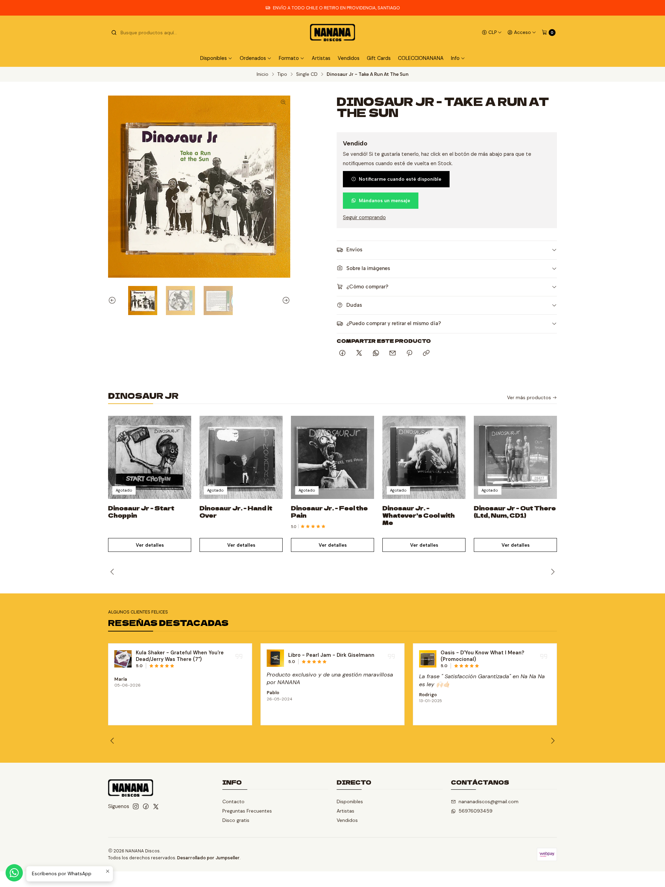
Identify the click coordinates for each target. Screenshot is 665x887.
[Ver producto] (123, 659)
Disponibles (350, 801)
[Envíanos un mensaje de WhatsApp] (14, 872)
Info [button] (455, 58)
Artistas (321, 58)
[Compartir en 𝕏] (359, 353)
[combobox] (146, 32)
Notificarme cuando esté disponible (400, 179)
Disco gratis (235, 820)
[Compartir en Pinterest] (409, 353)
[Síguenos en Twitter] (155, 806)
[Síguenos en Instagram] (135, 806)
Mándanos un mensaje (384, 200)
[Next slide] (285, 300)
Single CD (307, 74)
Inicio (262, 74)
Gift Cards (379, 58)
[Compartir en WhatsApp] (376, 353)
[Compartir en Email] (392, 353)
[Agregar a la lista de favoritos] (179, 449)
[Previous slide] (113, 300)
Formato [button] (289, 58)
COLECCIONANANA (421, 58)
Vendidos (349, 58)
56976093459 (476, 811)
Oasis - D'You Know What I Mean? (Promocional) (482, 656)
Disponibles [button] (213, 58)
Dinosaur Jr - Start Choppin (141, 511)
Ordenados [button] (253, 58)
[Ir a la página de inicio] (332, 32)
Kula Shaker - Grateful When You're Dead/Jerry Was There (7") (180, 656)
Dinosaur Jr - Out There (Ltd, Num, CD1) (515, 511)
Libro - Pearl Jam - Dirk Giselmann (331, 655)
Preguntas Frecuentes (247, 811)
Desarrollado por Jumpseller (208, 858)
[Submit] (114, 32)
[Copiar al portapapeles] (426, 353)
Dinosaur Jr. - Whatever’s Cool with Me (418, 515)
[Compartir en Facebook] (342, 353)
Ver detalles (150, 545)
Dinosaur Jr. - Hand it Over (236, 511)
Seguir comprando (364, 217)
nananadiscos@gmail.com (488, 801)
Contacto (233, 801)
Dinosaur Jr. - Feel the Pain (329, 511)
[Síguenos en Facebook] (145, 806)
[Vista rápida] (179, 466)
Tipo (282, 74)
